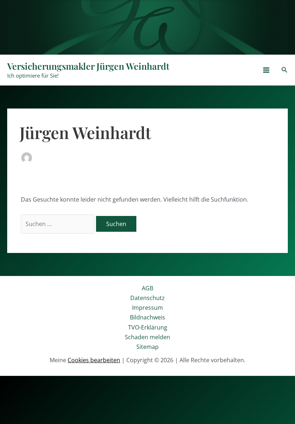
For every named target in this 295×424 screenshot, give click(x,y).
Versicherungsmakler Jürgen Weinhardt (88, 66)
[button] (284, 70)
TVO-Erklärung (147, 327)
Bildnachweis (147, 317)
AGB (147, 288)
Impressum (147, 308)
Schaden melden (147, 337)
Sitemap (147, 347)
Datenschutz (147, 298)
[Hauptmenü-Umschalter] (266, 70)
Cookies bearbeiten (94, 360)
